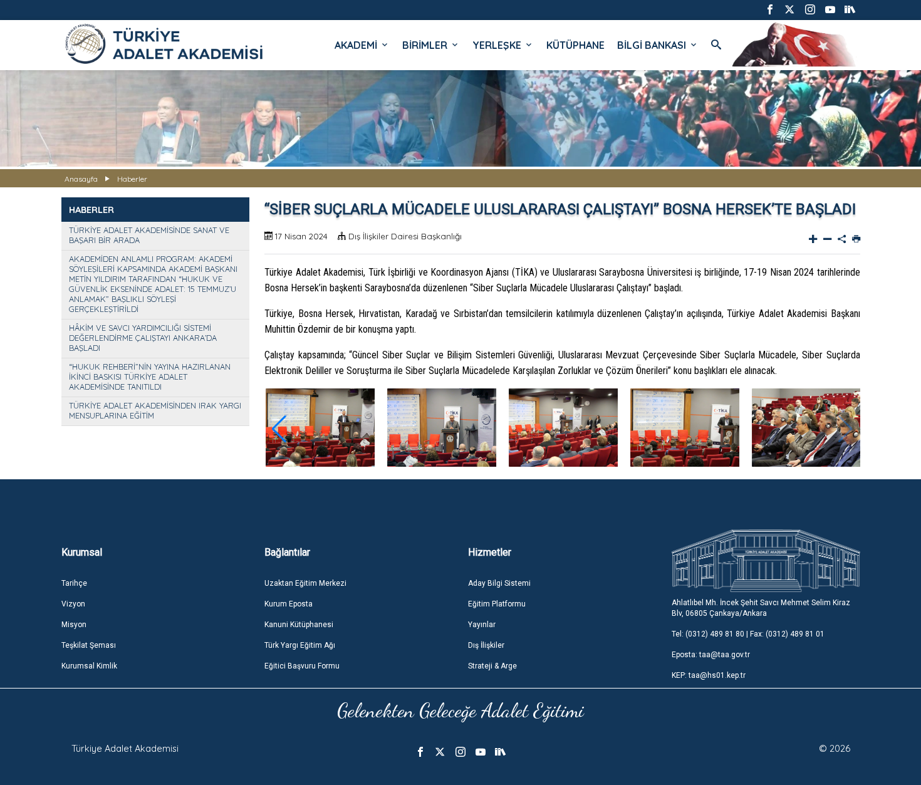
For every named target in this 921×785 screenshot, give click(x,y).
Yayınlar (482, 624)
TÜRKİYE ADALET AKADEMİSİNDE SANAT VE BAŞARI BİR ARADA (149, 235)
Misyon (73, 624)
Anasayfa (81, 179)
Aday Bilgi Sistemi (499, 583)
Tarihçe (74, 583)
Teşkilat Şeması (88, 645)
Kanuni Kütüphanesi (298, 624)
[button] (279, 429)
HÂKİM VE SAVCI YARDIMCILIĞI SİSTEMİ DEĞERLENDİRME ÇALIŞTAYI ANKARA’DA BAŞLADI (143, 338)
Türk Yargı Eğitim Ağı (299, 645)
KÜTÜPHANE (575, 45)
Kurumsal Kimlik (89, 666)
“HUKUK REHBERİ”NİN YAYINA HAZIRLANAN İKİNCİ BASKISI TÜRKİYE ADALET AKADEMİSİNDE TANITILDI (150, 376)
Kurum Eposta (288, 604)
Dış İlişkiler (486, 645)
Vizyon (73, 604)
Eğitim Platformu (497, 604)
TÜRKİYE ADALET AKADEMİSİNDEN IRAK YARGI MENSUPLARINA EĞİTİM (155, 410)
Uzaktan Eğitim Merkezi (305, 583)
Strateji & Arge (492, 666)
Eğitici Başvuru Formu (302, 666)
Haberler (132, 179)
